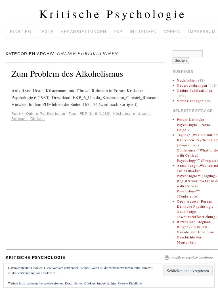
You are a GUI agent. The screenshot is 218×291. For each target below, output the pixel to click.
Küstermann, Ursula (131, 114)
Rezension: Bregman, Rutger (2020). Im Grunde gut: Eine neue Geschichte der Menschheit (195, 231)
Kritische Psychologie (112, 13)
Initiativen (143, 31)
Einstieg (21, 31)
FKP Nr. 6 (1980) (95, 114)
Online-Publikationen (46, 114)
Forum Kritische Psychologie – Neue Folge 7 (193, 124)
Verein (172, 31)
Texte (46, 31)
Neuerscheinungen (192, 85)
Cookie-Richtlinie (130, 283)
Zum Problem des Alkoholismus (67, 73)
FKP (118, 31)
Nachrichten (187, 80)
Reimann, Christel (28, 119)
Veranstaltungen (83, 31)
